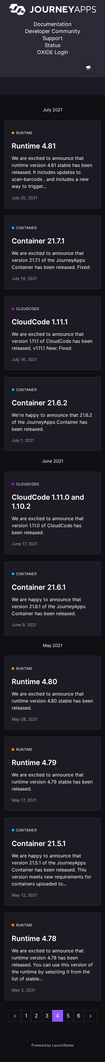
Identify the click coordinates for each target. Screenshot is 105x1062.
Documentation (53, 24)
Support (53, 38)
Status (52, 45)
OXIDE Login (52, 52)
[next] (90, 1016)
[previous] (15, 1016)
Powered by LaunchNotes (53, 1045)
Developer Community (52, 31)
